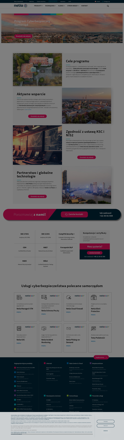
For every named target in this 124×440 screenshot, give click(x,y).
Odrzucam (106, 425)
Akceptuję (106, 421)
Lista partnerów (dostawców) (16, 434)
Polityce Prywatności (19, 423)
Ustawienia (106, 430)
